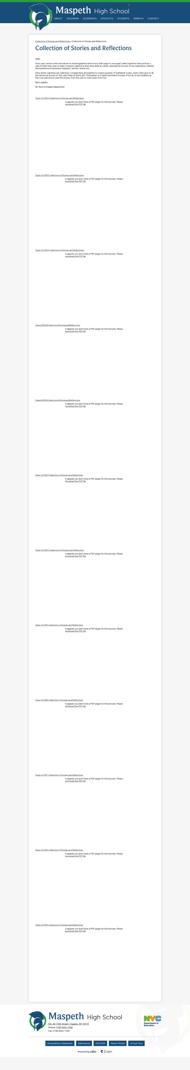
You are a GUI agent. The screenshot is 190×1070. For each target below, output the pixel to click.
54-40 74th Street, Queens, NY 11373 (68, 1024)
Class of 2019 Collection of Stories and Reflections (59, 625)
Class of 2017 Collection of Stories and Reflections (59, 775)
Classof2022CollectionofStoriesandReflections (57, 400)
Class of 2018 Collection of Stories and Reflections (59, 700)
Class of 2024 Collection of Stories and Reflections (59, 250)
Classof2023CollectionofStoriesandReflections (57, 325)
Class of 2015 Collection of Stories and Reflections (59, 925)
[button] (58, 18)
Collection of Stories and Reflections (52, 41)
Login (106, 1051)
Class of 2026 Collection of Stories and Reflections (59, 98)
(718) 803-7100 (64, 1027)
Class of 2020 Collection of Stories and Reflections (59, 550)
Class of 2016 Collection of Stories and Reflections (59, 850)
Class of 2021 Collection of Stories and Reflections (59, 475)
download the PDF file (75, 104)
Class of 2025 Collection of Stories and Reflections (59, 175)
